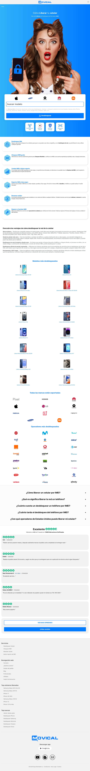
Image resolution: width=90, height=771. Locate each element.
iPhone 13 (6, 701)
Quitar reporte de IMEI (10, 654)
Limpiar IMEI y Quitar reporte (21, 168)
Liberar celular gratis (9, 713)
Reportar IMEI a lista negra (20, 182)
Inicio (2, 6)
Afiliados (6, 676)
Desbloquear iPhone (9, 715)
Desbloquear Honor (9, 726)
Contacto (6, 663)
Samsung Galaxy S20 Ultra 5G (12, 688)
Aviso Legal (53, 766)
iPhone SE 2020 (8, 696)
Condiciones (47, 766)
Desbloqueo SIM (29, 129)
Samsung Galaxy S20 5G (10, 690)
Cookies (59, 766)
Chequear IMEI (60, 129)
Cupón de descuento (9, 679)
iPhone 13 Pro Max (9, 704)
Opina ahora (45, 629)
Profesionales (7, 674)
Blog (5, 671)
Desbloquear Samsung (10, 718)
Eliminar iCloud (40, 129)
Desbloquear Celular (9, 646)
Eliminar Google (50, 129)
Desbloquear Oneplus (9, 724)
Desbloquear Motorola (10, 721)
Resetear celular (17, 195)
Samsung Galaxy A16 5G (10, 699)
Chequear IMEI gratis (18, 155)
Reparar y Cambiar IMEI (19, 209)
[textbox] (43, 104)
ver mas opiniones (45, 623)
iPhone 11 (6, 693)
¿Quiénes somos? (8, 665)
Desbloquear (46, 116)
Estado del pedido (8, 668)
